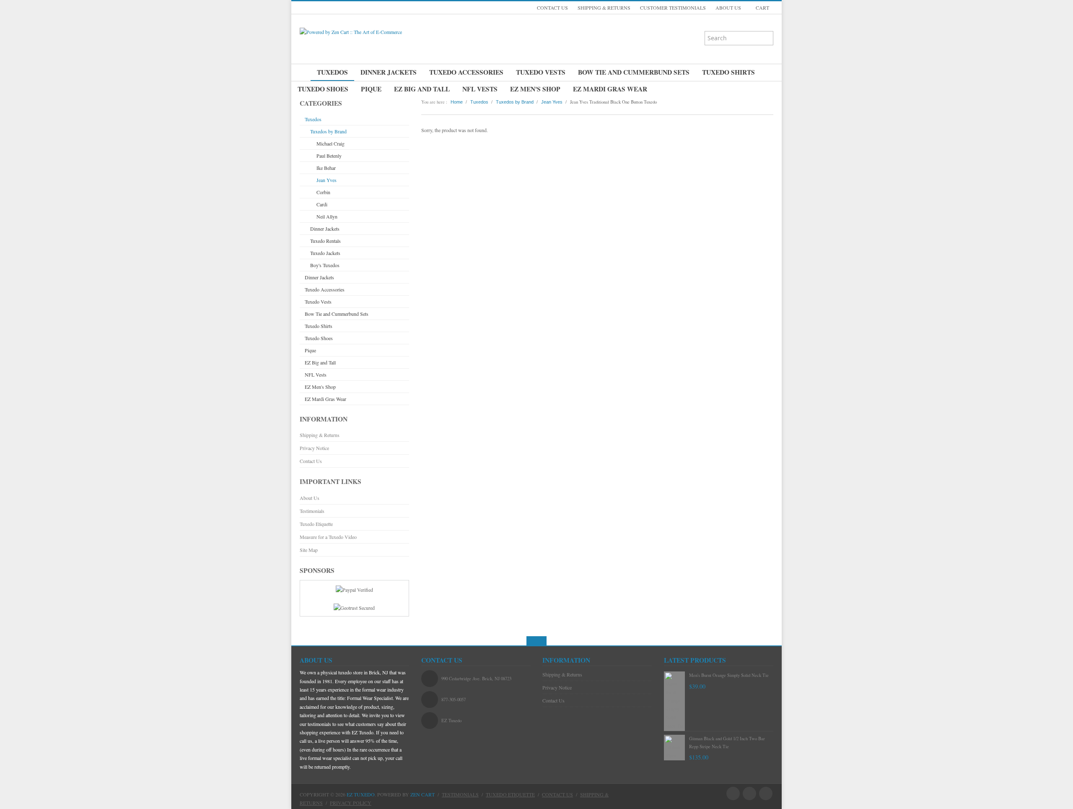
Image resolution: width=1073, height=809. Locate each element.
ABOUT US (728, 7)
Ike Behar (326, 167)
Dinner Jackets (388, 72)
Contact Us (311, 461)
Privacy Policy (350, 802)
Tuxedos (332, 72)
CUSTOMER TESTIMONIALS (673, 7)
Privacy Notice (314, 448)
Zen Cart (422, 794)
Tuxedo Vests (540, 72)
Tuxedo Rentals (325, 240)
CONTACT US (552, 7)
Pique (371, 89)
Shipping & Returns (320, 435)
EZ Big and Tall (422, 89)
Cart (761, 7)
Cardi (321, 204)
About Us (309, 497)
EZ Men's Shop (535, 89)
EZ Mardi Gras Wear (610, 89)
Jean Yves (326, 180)
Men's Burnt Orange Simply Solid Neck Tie (729, 675)
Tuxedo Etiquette (316, 523)
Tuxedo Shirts (728, 72)
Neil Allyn (326, 216)
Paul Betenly (329, 155)
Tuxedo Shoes (323, 89)
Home (457, 101)
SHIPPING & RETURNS (604, 7)
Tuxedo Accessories (466, 72)
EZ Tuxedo (361, 794)
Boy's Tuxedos (325, 265)
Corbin (323, 192)
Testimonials (312, 510)
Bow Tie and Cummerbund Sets (633, 72)
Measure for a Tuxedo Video (328, 536)
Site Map (309, 549)
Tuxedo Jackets (325, 253)
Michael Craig (330, 143)
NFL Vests (480, 89)
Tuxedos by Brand (328, 131)
